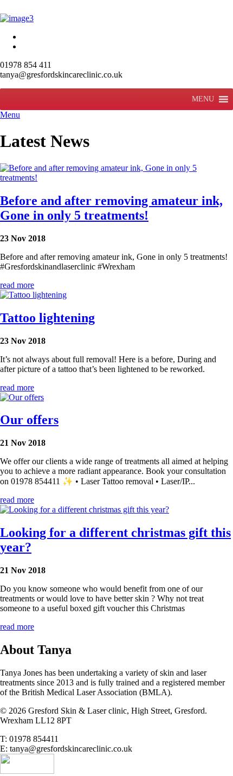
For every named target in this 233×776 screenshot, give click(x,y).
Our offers (29, 420)
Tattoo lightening (47, 318)
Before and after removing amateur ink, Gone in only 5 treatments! (111, 208)
